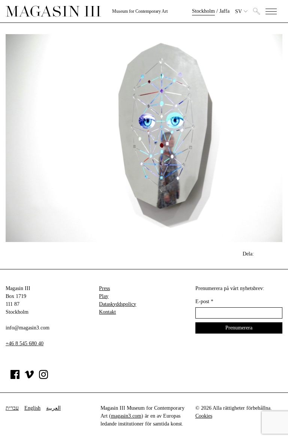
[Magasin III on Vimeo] (29, 377)
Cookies (203, 416)
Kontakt (107, 312)
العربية (53, 408)
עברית (12, 408)
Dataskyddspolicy (117, 304)
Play (103, 296)
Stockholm (203, 11)
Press (104, 288)
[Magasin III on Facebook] (15, 377)
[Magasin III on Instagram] (43, 377)
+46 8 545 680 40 (25, 343)
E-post (204, 301)
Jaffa (224, 11)
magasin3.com (126, 416)
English (32, 408)
